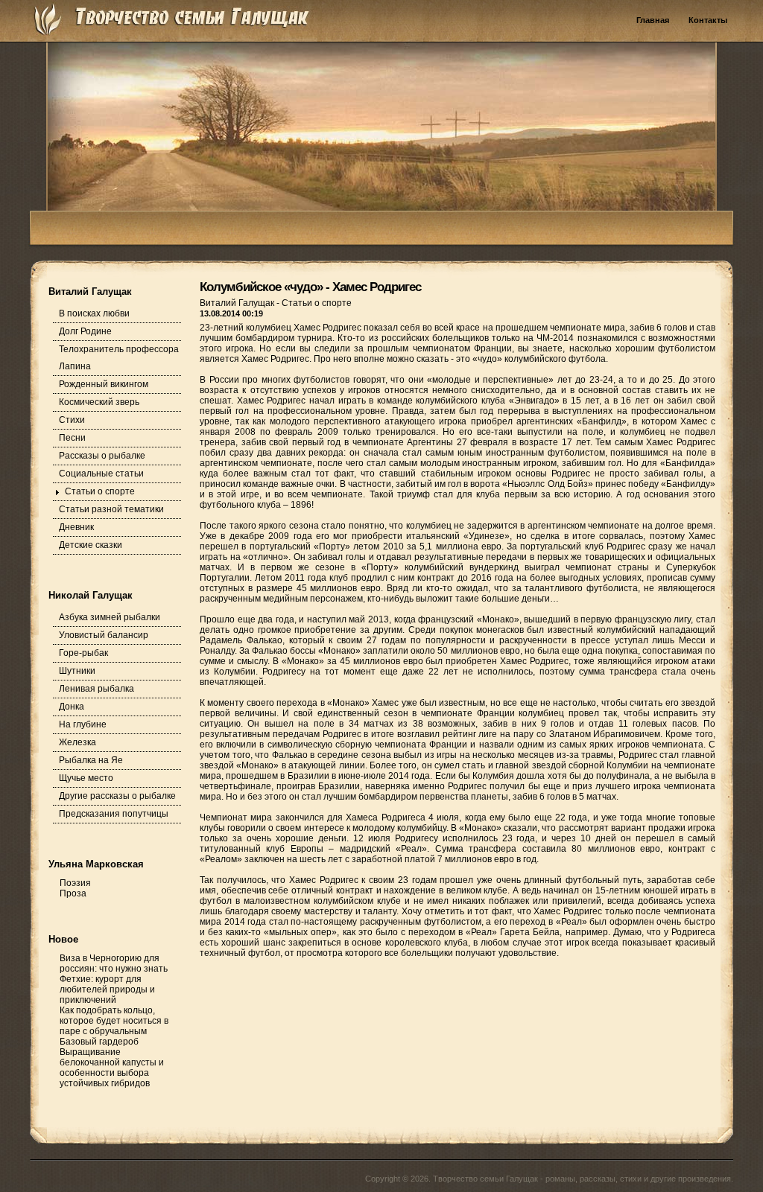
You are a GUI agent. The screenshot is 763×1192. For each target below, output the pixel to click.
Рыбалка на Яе (91, 760)
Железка (77, 742)
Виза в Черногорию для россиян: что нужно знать (114, 963)
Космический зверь (99, 402)
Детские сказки (90, 545)
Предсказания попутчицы (113, 814)
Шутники (77, 671)
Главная (652, 20)
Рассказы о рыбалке (102, 455)
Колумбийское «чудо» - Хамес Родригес (310, 287)
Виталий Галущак (238, 303)
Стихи (72, 420)
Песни (72, 438)
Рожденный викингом (103, 384)
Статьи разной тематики (111, 509)
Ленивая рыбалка (96, 688)
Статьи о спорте (100, 491)
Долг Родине (85, 331)
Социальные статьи (101, 473)
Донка (71, 706)
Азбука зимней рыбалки (109, 617)
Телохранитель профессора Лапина (119, 358)
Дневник (76, 527)
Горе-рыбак (83, 653)
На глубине (83, 724)
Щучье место (86, 778)
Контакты (707, 20)
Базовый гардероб (99, 1041)
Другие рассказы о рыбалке (117, 796)
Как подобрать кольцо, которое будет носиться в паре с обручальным (114, 1020)
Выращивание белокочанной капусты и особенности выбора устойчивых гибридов (112, 1068)
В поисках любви (94, 313)
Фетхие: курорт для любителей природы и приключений (107, 989)
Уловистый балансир (103, 635)
